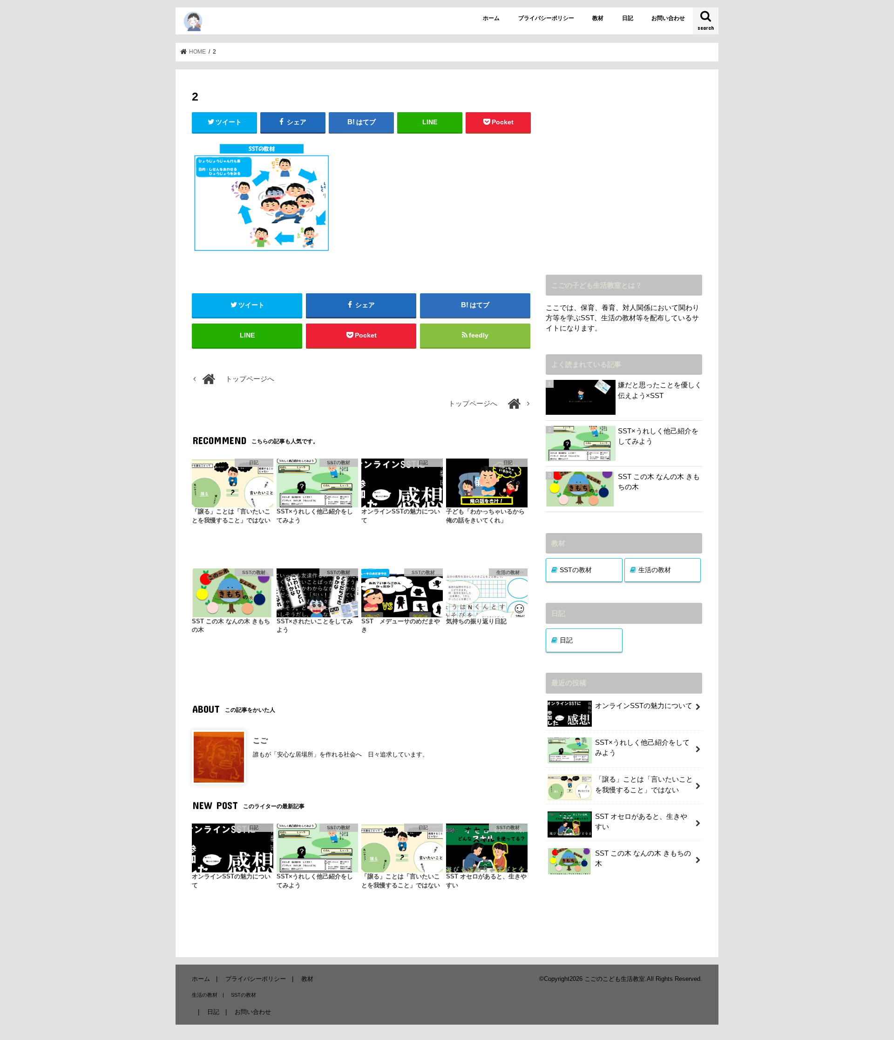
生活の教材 (654, 570)
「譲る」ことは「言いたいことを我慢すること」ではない (644, 784)
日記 (627, 18)
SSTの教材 (576, 570)
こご (260, 740)
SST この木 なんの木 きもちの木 (659, 482)
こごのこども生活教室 (614, 978)
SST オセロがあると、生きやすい (641, 822)
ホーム (491, 18)
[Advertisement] (624, 179)
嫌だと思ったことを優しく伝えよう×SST (660, 390)
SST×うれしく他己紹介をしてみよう (658, 436)
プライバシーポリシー (546, 18)
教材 (597, 18)
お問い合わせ (668, 18)
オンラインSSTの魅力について (643, 705)
